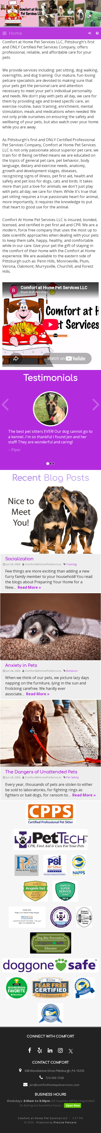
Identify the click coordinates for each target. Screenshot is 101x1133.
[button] (7, 424)
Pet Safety (72, 777)
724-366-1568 (54, 1078)
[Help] (97, 33)
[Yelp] (39, 1051)
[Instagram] (60, 1051)
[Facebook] (29, 1051)
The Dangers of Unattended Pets (41, 772)
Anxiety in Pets (21, 665)
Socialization (19, 559)
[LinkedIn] (50, 1051)
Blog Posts (50, 478)
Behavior (72, 670)
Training (71, 564)
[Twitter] (70, 1051)
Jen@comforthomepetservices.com (54, 1085)
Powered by (56, 1122)
